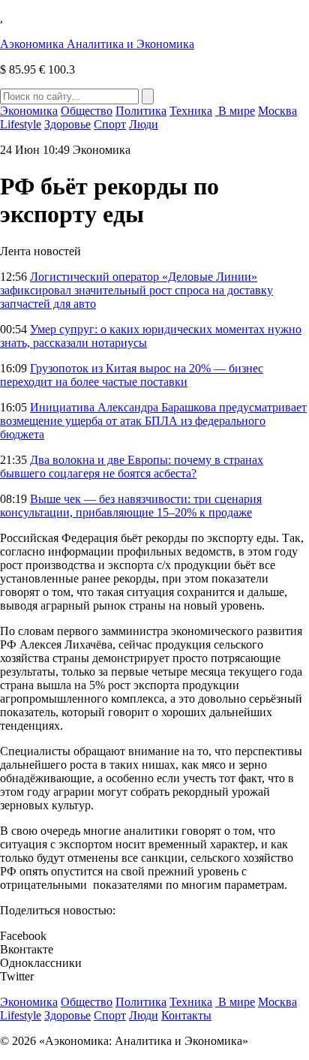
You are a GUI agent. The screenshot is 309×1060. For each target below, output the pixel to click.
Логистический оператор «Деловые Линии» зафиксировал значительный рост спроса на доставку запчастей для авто (136, 290)
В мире (235, 110)
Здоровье (67, 124)
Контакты (186, 1015)
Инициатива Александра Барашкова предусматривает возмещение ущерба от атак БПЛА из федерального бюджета (153, 421)
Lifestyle (20, 124)
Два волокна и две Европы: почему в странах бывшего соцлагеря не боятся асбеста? (131, 466)
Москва (277, 110)
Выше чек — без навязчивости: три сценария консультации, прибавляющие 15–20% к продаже (131, 505)
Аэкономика (97, 44)
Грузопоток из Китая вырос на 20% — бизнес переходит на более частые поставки (131, 375)
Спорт (110, 124)
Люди (143, 124)
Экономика (29, 110)
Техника (191, 110)
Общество (86, 110)
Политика (141, 110)
